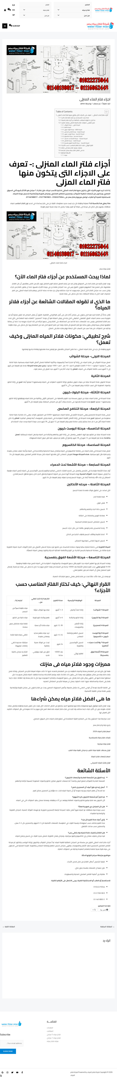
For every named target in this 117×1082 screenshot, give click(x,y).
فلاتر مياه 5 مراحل (54, 1034)
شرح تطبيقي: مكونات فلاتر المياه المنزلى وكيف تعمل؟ (78, 123)
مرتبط (65, 155)
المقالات (50, 1031)
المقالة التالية (9, 926)
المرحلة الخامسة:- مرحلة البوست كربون (74, 134)
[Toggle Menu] (59, 10)
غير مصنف (97, 103)
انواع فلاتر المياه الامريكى (100, 762)
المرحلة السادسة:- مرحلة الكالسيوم (73, 136)
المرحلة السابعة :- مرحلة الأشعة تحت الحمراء (76, 139)
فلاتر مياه (86, 10)
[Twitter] (12, 1072)
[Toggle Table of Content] (105, 112)
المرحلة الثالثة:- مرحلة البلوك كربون (73, 130)
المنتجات (50, 1027)
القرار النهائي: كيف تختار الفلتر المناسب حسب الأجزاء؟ (77, 145)
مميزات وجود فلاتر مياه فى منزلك (71, 148)
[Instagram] (7, 1072)
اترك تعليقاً (106, 103)
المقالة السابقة (107, 926)
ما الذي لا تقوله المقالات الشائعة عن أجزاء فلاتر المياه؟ (78, 120)
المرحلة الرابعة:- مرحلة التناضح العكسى (74, 132)
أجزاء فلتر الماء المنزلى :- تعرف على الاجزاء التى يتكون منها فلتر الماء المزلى (82, 115)
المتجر (87, 4)
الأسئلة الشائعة (65, 153)
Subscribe (8, 1051)
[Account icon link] (5, 10)
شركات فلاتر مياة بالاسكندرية (99, 737)
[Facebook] (22, 1072)
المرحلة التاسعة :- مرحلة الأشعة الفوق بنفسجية (76, 143)
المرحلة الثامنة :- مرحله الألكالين (72, 141)
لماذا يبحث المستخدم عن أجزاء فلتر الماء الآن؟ (75, 118)
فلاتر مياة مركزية (103, 744)
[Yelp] (1, 1076)
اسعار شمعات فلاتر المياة (100, 756)
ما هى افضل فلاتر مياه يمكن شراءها (72, 150)
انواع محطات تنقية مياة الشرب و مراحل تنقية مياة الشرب (89, 750)
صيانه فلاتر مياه (52, 1041)
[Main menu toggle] (4, 25)
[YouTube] (17, 1072)
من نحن (87, 15)
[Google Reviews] (2, 1072)
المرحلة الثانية (67, 127)
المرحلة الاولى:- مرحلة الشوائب (72, 125)
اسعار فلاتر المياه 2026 (101, 731)
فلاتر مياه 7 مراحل (54, 1038)
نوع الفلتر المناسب (21, 203)
